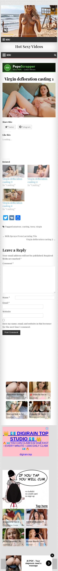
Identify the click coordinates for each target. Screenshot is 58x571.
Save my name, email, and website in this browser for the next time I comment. (27, 325)
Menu (8, 39)
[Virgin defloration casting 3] (13, 171)
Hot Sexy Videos (29, 46)
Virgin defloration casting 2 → (41, 239)
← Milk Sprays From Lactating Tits (19, 236)
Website (6, 311)
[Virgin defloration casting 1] (29, 100)
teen (32, 227)
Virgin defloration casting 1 (29, 79)
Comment (8, 263)
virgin (39, 227)
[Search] (55, 55)
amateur (17, 227)
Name (6, 297)
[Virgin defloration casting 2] (38, 171)
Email (6, 303)
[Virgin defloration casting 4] (13, 195)
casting (25, 227)
